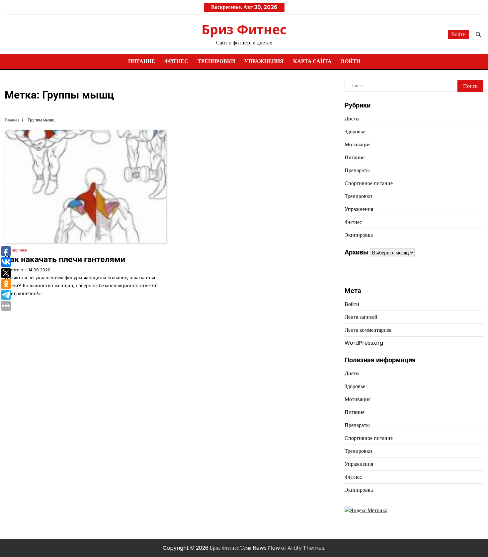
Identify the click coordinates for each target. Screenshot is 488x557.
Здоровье (355, 131)
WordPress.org (364, 343)
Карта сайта (312, 61)
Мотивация (357, 144)
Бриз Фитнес (244, 29)
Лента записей (361, 317)
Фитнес (176, 61)
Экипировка (359, 235)
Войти (458, 34)
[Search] (478, 34)
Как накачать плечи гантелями (65, 259)
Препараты (357, 170)
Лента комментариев (368, 330)
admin (16, 270)
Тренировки (216, 61)
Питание (141, 61)
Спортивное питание (369, 183)
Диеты (352, 118)
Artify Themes (305, 548)
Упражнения (264, 61)
